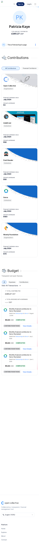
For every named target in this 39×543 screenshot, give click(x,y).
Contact (4, 540)
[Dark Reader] (6, 153)
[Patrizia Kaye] (4, 45)
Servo (26, 313)
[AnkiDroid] (6, 116)
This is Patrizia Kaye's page (17, 45)
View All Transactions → (11, 286)
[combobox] (18, 515)
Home (3, 528)
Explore (4, 532)
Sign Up (20, 4)
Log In (29, 4)
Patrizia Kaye (19, 313)
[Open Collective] (6, 79)
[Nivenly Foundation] (6, 228)
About (3, 536)
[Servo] (6, 191)
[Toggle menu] (35, 4)
